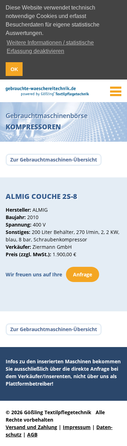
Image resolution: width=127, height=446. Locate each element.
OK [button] (14, 69)
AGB (32, 434)
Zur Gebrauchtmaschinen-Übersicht (53, 159)
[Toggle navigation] (115, 91)
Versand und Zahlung (31, 427)
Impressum (77, 427)
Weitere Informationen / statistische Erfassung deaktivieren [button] (50, 47)
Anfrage (82, 274)
